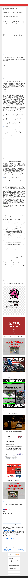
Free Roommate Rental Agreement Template (12, 523)
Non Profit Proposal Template (9, 538)
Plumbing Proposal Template (8, 530)
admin (9, 9)
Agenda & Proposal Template (7, 547)
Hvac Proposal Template (8, 515)
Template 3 (12, 547)
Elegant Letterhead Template (12, 568)
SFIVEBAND (3, 1)
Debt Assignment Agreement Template (14, 565)
